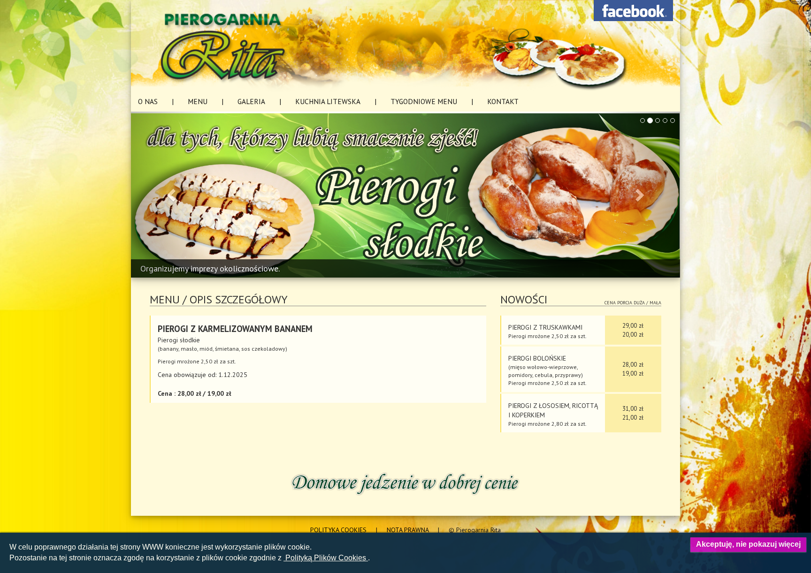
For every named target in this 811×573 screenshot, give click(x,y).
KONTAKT (503, 101)
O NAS (148, 101)
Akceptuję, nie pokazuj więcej (748, 544)
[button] (172, 195)
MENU (197, 101)
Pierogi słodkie (179, 340)
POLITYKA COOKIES (338, 530)
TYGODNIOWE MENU (423, 101)
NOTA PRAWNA (407, 530)
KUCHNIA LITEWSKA (327, 101)
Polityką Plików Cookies (325, 558)
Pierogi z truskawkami (545, 327)
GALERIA (251, 101)
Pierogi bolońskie (537, 358)
